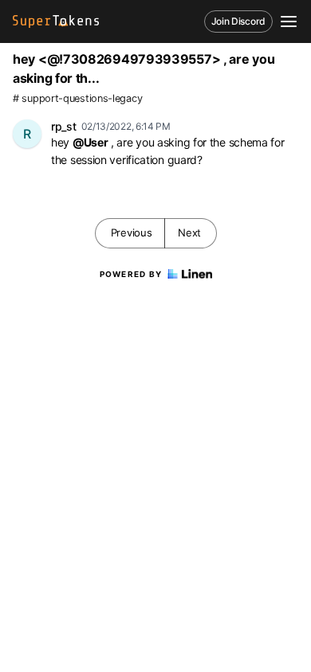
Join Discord (238, 21)
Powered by (131, 274)
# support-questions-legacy (77, 98)
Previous (131, 232)
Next (189, 232)
